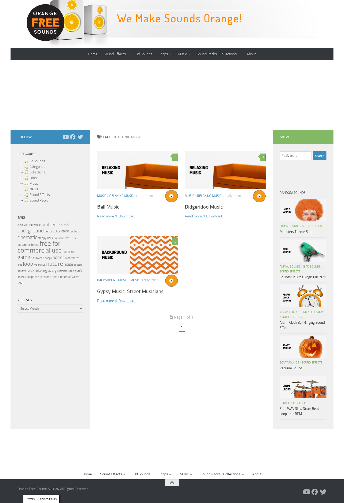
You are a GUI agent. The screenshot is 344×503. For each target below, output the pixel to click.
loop (28, 263)
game (24, 257)
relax (30, 270)
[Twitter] (80, 137)
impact (69, 258)
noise (68, 264)
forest (35, 244)
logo (20, 264)
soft (79, 271)
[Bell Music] (137, 170)
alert (20, 225)
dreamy (70, 238)
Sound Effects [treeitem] (39, 195)
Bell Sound (318, 312)
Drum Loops (288, 403)
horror (58, 257)
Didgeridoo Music (204, 207)
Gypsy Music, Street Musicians (130, 291)
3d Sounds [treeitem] (37, 161)
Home (92, 54)
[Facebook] (73, 137)
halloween (37, 258)
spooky (22, 277)
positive (22, 270)
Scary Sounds (289, 362)
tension (45, 277)
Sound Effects (115, 54)
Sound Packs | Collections (217, 54)
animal (64, 225)
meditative (39, 264)
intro (76, 258)
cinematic (27, 237)
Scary (52, 270)
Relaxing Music (121, 196)
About (251, 54)
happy (48, 258)
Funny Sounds (290, 226)
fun (64, 251)
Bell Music (108, 207)
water (75, 277)
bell (46, 231)
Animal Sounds (290, 266)
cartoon (75, 231)
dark (50, 238)
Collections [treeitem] (37, 172)
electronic (24, 244)
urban (67, 277)
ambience (32, 224)
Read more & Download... (116, 216)
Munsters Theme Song (296, 232)
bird (52, 231)
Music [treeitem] (33, 183)
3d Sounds (144, 54)
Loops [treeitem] (33, 178)
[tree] (50, 180)
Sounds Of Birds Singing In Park (303, 277)
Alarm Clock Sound (293, 312)
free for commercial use (40, 246)
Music (182, 54)
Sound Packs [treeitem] (38, 200)
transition (56, 277)
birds (58, 231)
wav (22, 282)
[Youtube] (65, 137)
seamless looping (66, 270)
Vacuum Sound (291, 368)
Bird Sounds (312, 266)
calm (65, 231)
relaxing (41, 270)
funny (70, 251)
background (31, 231)
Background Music (112, 280)
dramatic (59, 238)
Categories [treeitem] (37, 167)
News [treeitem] (33, 189)
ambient (50, 224)
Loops (163, 54)
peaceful (78, 264)
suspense (33, 277)
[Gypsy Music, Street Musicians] (137, 255)
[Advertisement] (172, 95)
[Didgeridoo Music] (225, 170)
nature (54, 263)
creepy (42, 238)
